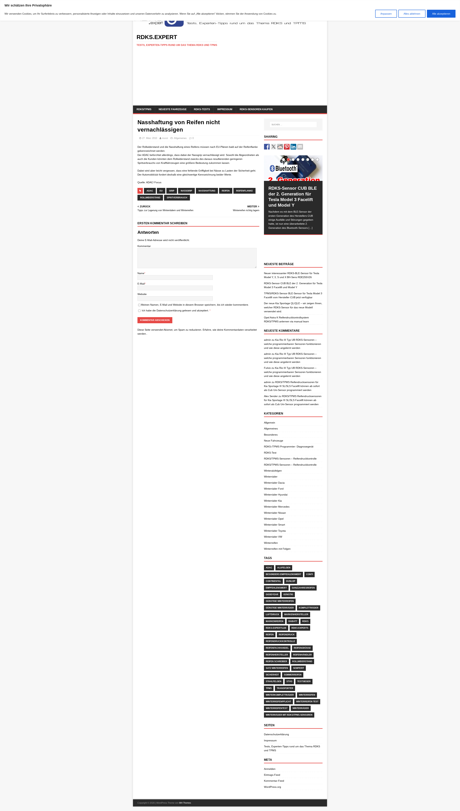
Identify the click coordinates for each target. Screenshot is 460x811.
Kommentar (144, 246)
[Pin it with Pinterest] (287, 147)
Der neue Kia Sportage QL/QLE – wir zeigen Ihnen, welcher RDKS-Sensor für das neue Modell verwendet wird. (293, 307)
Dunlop (290, 581)
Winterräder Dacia (274, 482)
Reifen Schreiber (276, 661)
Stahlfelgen (273, 681)
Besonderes (271, 434)
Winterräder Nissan (275, 512)
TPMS (269, 688)
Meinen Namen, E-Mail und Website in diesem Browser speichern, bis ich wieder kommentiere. (195, 304)
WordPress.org (272, 786)
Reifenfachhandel (277, 648)
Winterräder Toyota (275, 530)
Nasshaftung (207, 191)
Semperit (298, 668)
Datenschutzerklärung (169, 310)
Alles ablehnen (412, 13)
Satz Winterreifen (277, 668)
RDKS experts (299, 628)
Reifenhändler (302, 655)
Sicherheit (272, 674)
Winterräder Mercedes (276, 506)
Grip (171, 191)
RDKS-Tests (202, 109)
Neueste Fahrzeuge (173, 109)
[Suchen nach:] (293, 124)
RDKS (305, 621)
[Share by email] (300, 147)
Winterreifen (271, 542)
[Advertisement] (230, 78)
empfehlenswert (276, 588)
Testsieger (304, 681)
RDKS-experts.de (276, 628)
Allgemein (269, 422)
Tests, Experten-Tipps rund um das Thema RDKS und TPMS (292, 748)
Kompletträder (308, 608)
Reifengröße (302, 648)
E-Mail (141, 283)
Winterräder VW (273, 536)
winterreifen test (307, 701)
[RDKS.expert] (221, 27)
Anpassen (386, 13)
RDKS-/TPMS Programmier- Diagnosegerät (288, 446)
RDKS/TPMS (144, 109)
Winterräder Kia (273, 500)
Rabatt (292, 621)
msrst (165, 138)
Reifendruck (287, 634)
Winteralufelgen (273, 470)
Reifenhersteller (277, 655)
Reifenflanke (244, 191)
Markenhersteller (296, 614)
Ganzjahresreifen (303, 588)
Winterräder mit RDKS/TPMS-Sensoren (289, 715)
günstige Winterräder (280, 608)
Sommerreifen (293, 674)
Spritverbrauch (177, 197)
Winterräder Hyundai (276, 494)
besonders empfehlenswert (283, 574)
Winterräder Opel (274, 518)
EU (161, 191)
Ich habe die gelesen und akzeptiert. (176, 310)
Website (142, 294)
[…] (310, 227)
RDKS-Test (270, 452)
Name (140, 273)
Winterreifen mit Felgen (277, 548)
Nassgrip (186, 191)
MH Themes (185, 803)
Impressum (224, 109)
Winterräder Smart (274, 524)
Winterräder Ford (274, 488)
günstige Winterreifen (280, 601)
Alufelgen (283, 567)
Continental (273, 581)
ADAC (150, 191)
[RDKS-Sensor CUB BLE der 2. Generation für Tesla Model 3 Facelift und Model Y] (293, 168)
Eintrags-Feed (272, 774)
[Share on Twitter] (273, 147)
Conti (309, 574)
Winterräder (270, 476)
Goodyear (272, 594)
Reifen (226, 191)
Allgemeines (180, 138)
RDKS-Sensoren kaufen (256, 109)
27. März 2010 (149, 138)
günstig (288, 594)
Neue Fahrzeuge (273, 440)
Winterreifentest (277, 708)
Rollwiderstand (150, 197)
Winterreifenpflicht (278, 701)
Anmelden (269, 768)
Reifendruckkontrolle (280, 641)
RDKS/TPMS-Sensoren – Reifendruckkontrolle (290, 458)
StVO (289, 681)
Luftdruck (272, 614)
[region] (230, 10)
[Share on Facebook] (267, 147)
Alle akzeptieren (441, 13)
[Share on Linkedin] (293, 147)
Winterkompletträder (280, 695)
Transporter (285, 688)
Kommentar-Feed (274, 780)
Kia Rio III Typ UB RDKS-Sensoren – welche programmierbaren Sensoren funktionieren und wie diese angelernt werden (292, 343)
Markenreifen (274, 621)
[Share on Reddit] (280, 147)
